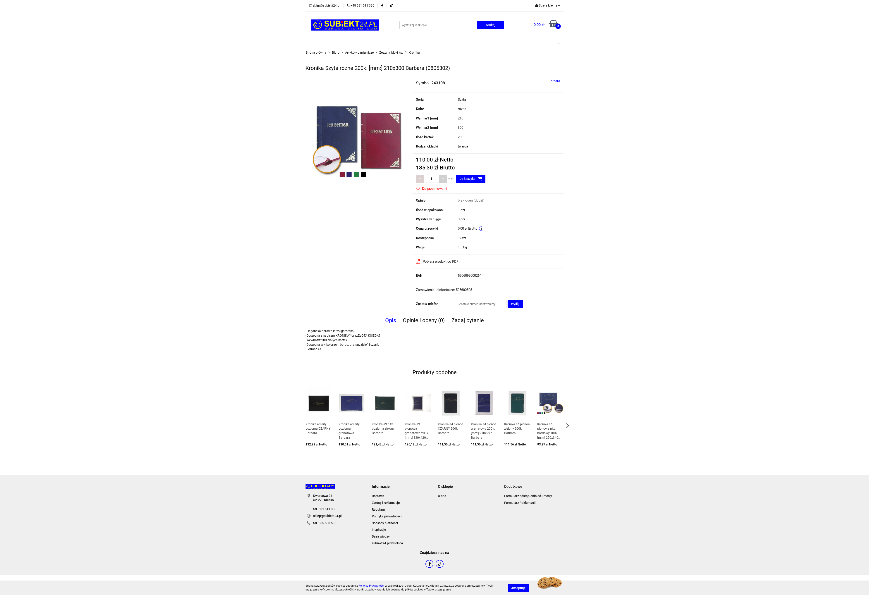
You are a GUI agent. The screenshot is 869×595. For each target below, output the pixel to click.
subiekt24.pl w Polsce (387, 543)
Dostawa (378, 496)
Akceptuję (518, 588)
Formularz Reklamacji (520, 503)
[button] (381, 487)
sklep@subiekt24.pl (327, 516)
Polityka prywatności (387, 516)
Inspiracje (379, 529)
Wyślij (515, 304)
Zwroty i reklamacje (386, 503)
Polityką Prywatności (371, 585)
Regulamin (379, 509)
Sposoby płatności (385, 523)
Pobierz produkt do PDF (440, 261)
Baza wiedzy (381, 536)
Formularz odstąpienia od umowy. (528, 496)
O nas (442, 496)
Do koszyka (467, 179)
